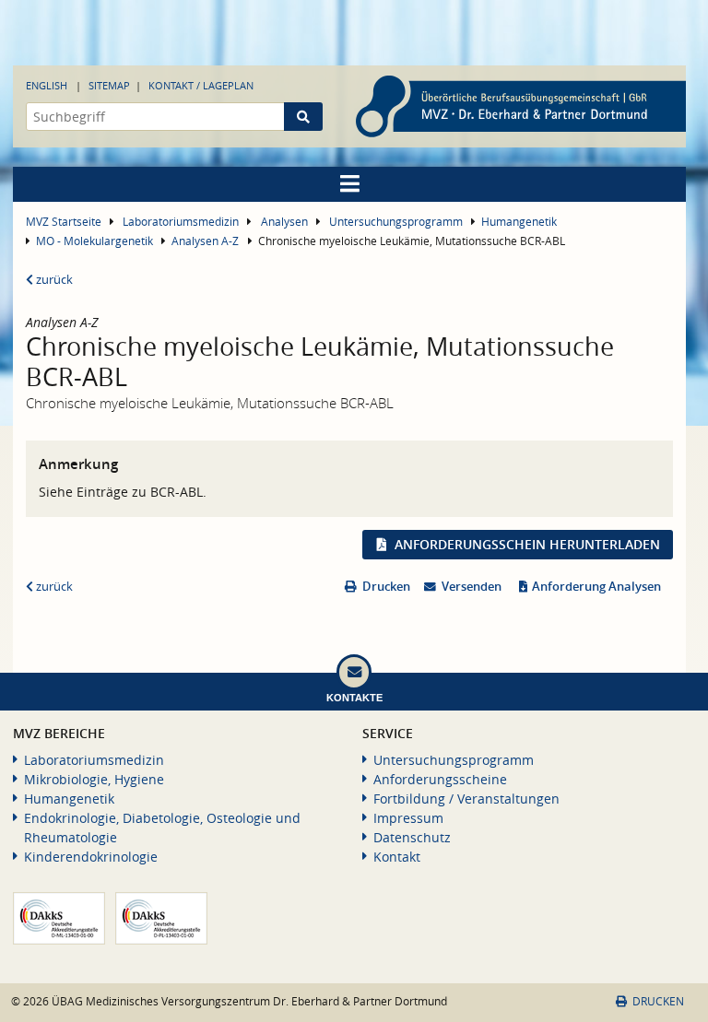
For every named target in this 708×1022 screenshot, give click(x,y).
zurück (53, 280)
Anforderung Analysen (596, 586)
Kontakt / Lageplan (201, 85)
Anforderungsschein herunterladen (527, 544)
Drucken (386, 586)
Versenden (472, 586)
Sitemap (109, 85)
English (46, 85)
